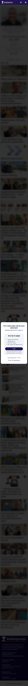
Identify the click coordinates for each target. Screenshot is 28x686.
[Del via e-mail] (16, 53)
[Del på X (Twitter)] (14, 53)
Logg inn (14, 330)
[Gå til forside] (7, 2)
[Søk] (20, 2)
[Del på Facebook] (11, 53)
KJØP (14, 349)
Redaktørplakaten (7, 654)
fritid (18, 59)
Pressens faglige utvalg (9, 652)
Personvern (5, 656)
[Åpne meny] (26, 2)
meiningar (11, 59)
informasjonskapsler (17, 656)
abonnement (17, 360)
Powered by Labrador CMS (14, 683)
